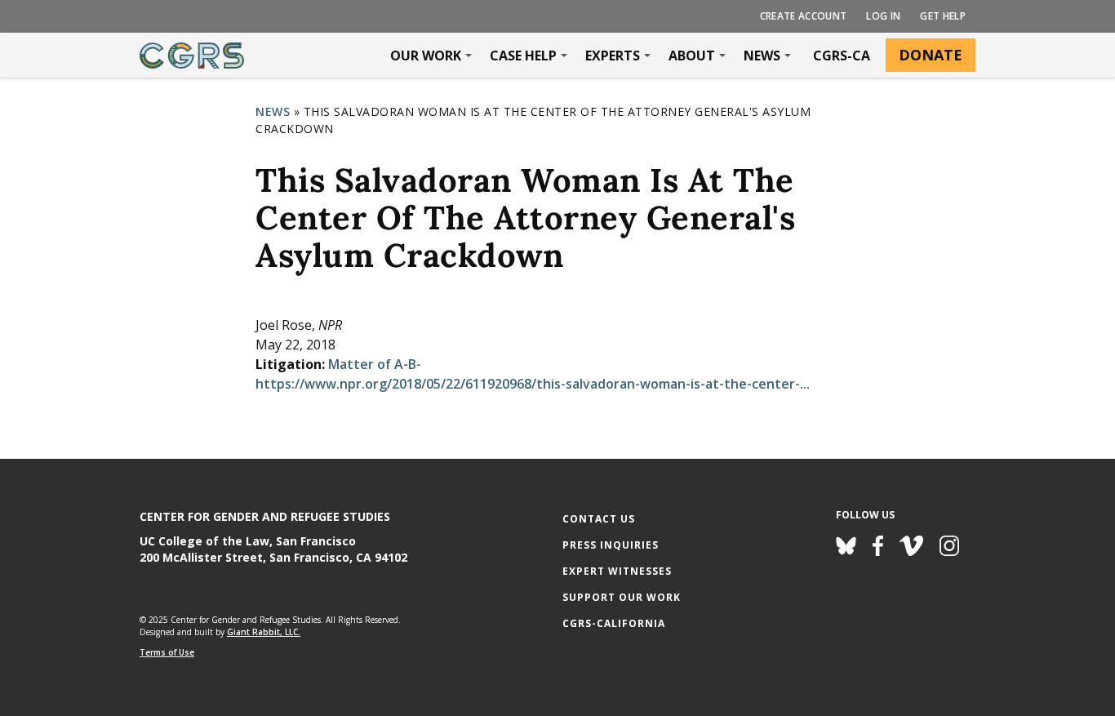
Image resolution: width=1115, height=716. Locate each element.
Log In (883, 16)
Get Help (943, 16)
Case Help (523, 55)
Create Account (803, 16)
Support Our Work (621, 597)
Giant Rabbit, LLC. (263, 632)
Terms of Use (167, 652)
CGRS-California (613, 623)
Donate (930, 54)
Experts (612, 55)
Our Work (425, 55)
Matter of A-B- (374, 364)
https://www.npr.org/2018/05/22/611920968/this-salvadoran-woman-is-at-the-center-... (532, 384)
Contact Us (598, 519)
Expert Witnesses (617, 571)
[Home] (192, 55)
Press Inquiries (610, 545)
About (692, 55)
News (762, 55)
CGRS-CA (841, 55)
